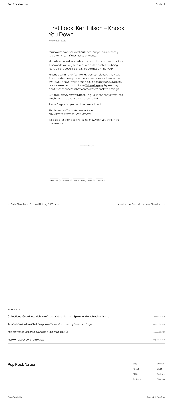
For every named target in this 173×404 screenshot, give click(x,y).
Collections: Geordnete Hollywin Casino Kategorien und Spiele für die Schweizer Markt (58, 316)
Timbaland (99, 180)
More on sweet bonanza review (26, 339)
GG (57, 41)
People (63, 41)
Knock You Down (79, 180)
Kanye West (54, 180)
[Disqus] (87, 249)
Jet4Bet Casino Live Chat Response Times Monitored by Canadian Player (50, 324)
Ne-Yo (90, 180)
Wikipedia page (94, 85)
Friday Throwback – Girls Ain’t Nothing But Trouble (35, 204)
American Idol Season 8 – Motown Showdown (140, 204)
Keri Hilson (65, 180)
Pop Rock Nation (18, 4)
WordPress (161, 397)
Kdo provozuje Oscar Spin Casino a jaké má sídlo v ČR (38, 331)
